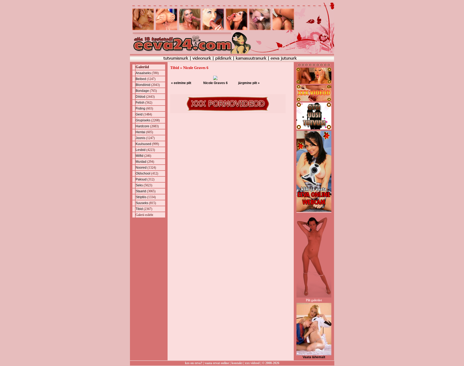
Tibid (139, 209)
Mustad (141, 162)
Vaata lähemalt (314, 357)
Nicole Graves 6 (215, 83)
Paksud (141, 179)
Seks (139, 185)
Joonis (140, 138)
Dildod (140, 97)
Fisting (140, 108)
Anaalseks (143, 73)
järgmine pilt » (249, 83)
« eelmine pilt (181, 83)
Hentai (140, 132)
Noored (141, 167)
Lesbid (141, 150)
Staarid (141, 191)
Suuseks (142, 203)
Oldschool (143, 173)
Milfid (139, 156)
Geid (139, 114)
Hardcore (142, 126)
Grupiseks (143, 120)
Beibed (141, 79)
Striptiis (141, 197)
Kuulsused (143, 144)
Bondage (142, 91)
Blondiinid (143, 85)
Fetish (140, 102)
